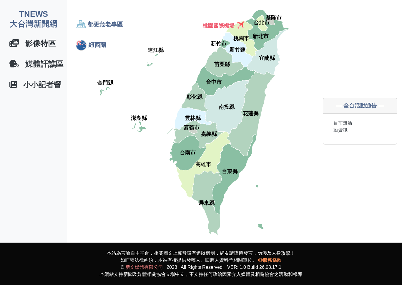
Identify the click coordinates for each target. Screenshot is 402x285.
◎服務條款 (270, 260)
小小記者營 (39, 84)
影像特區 (37, 43)
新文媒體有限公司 (144, 267)
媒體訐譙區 (41, 63)
